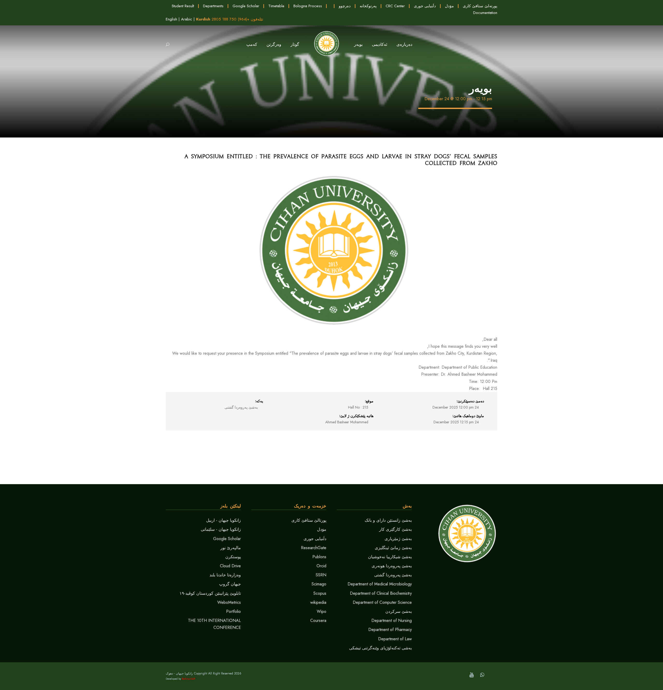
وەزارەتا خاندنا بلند (225, 575)
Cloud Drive (230, 566)
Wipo (321, 611)
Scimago (319, 584)
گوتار (295, 44)
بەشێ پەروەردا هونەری (392, 566)
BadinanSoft (188, 679)
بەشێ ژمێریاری (398, 539)
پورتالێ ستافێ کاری (308, 520)
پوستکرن (233, 557)
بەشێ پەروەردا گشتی (393, 575)
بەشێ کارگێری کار (395, 529)
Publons (319, 557)
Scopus (319, 593)
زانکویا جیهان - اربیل (223, 520)
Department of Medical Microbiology (380, 584)
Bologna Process (307, 6)
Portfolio (233, 611)
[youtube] (472, 674)
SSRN (321, 575)
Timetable (276, 6)
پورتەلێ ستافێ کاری (480, 6)
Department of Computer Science (382, 602)
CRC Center (395, 6)
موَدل (449, 6)
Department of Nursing (391, 620)
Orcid (321, 566)
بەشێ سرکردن (398, 611)
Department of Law (395, 639)
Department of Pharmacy (390, 630)
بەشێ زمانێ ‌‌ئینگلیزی (393, 548)
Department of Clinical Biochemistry (381, 593)
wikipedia (318, 602)
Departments (213, 6)
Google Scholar (246, 6)
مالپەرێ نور (230, 548)
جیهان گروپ (230, 584)
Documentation (485, 13)
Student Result (183, 6)
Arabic (186, 19)
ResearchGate (313, 548)
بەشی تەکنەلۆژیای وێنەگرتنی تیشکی (380, 648)
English (171, 19)
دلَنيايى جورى (425, 6)
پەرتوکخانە (368, 6)
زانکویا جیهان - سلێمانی (221, 529)
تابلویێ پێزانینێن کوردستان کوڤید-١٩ (210, 593)
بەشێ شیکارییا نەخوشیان (390, 557)
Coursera (318, 620)
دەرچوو (345, 6)
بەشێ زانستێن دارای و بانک (388, 520)
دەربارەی (404, 44)
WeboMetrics (229, 602)
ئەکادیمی (379, 44)
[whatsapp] (482, 674)
